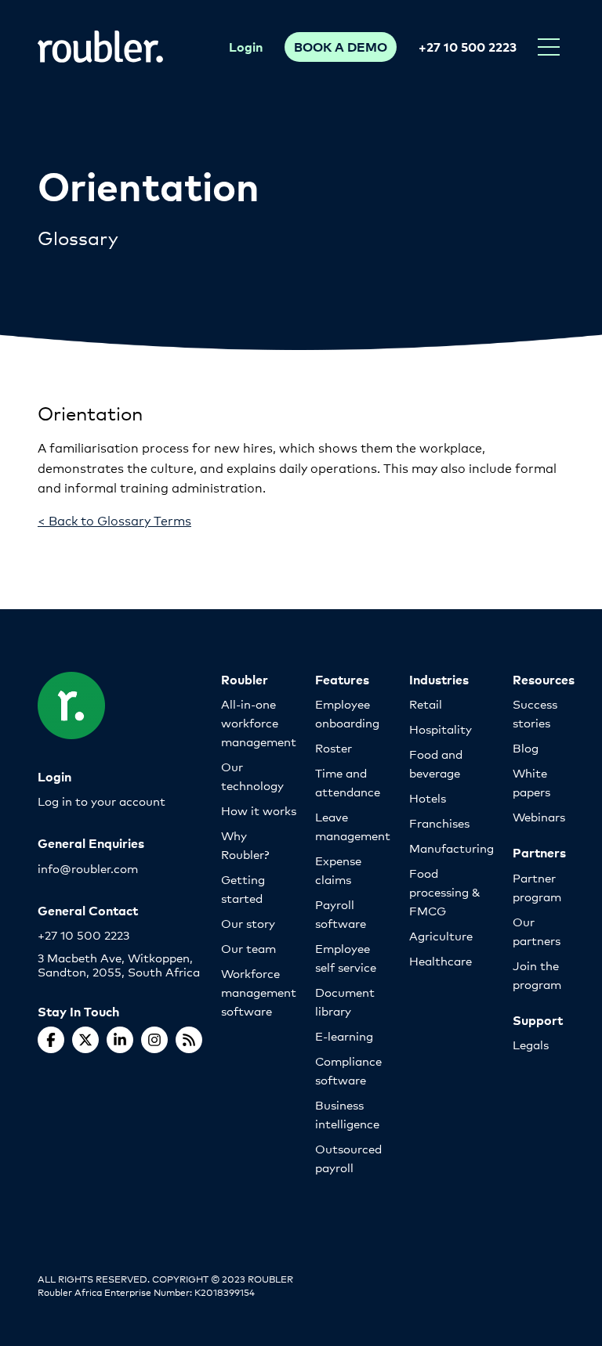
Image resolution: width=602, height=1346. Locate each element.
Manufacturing (451, 847)
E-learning (344, 1035)
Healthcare (440, 960)
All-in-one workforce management (258, 722)
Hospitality (440, 728)
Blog (526, 747)
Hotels (427, 797)
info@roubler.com (88, 868)
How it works (258, 810)
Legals (531, 1044)
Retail (425, 703)
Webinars (539, 816)
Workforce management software (258, 991)
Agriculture (441, 935)
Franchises (439, 822)
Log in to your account (101, 800)
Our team (248, 947)
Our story (248, 922)
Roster (333, 747)
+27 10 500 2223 (468, 46)
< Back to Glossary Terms (114, 520)
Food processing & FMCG (445, 891)
